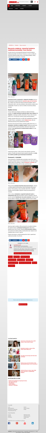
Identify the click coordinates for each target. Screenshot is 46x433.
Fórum (16, 8)
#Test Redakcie (11, 265)
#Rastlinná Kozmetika (25, 256)
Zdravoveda (17, 5)
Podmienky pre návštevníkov (12, 409)
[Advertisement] (23, 18)
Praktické (11, 8)
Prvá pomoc (10, 417)
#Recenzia (34, 262)
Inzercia (25, 407)
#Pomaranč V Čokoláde (13, 262)
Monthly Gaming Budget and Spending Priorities (18, 380)
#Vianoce (10, 256)
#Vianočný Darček (21, 259)
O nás (9, 407)
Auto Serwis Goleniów (13, 381)
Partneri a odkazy (26, 408)
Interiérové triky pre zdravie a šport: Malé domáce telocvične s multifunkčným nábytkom (28, 371)
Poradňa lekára (26, 417)
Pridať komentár (23, 304)
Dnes (12, 5)
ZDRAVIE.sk (11, 45)
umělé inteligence (12, 384)
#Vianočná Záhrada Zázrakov (25, 262)
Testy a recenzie (23, 45)
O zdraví (30, 5)
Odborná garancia (11, 408)
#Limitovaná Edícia (12, 259)
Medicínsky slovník (27, 414)
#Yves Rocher (16, 256)
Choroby (9, 414)
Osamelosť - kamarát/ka (13, 385)
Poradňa (22, 8)
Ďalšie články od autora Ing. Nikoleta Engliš (22, 253)
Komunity (24, 5)
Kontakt (25, 409)
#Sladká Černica (29, 259)
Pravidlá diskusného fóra (12, 410)
